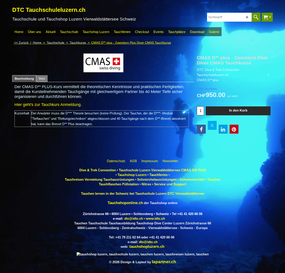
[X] (212, 125)
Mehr (42, 78)
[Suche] (256, 17)
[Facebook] (201, 129)
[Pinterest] (234, 129)
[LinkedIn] (223, 129)
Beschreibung (24, 78)
